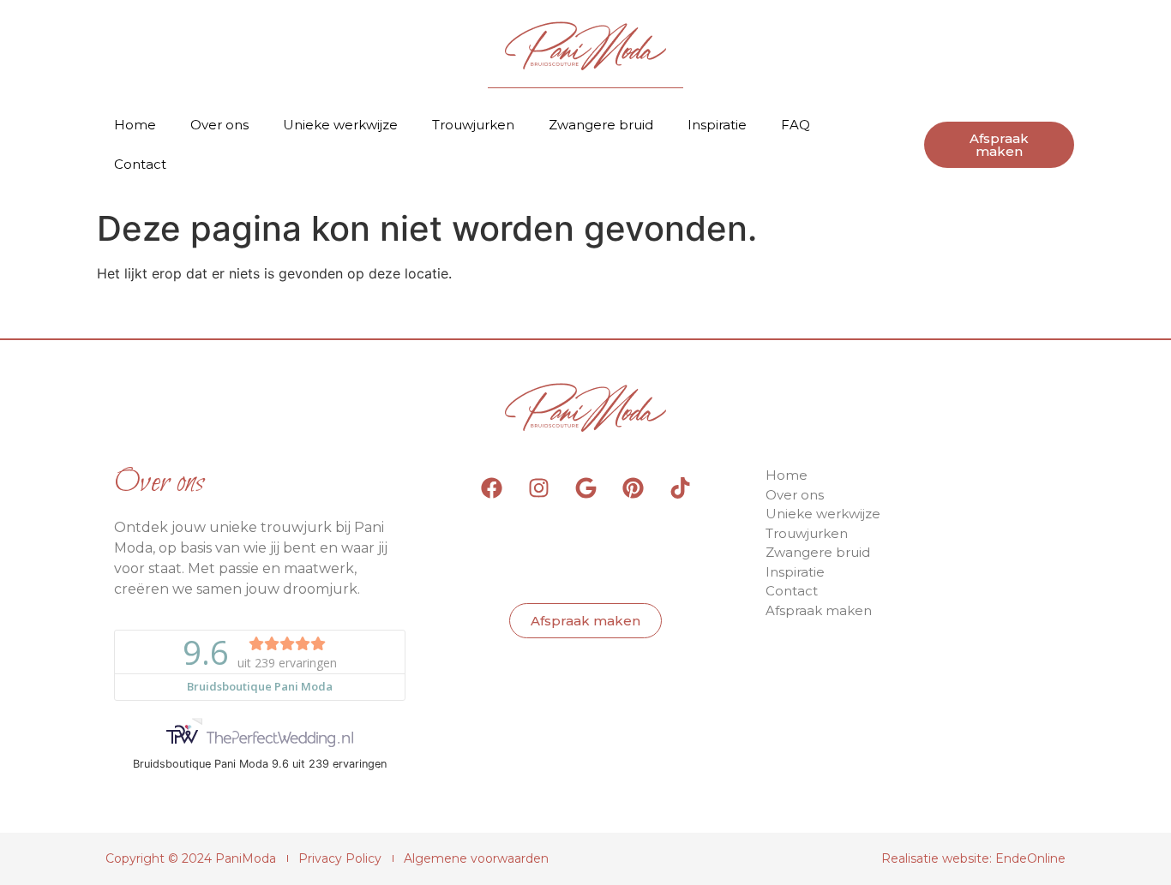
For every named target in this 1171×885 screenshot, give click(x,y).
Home (135, 125)
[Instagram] (538, 487)
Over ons (219, 125)
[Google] (585, 487)
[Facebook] (491, 487)
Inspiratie (717, 125)
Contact (140, 164)
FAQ (795, 125)
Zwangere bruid (601, 125)
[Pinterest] (632, 487)
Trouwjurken (473, 125)
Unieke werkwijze (340, 125)
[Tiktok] (679, 487)
